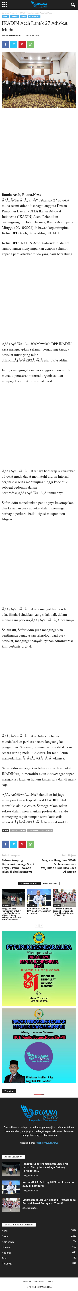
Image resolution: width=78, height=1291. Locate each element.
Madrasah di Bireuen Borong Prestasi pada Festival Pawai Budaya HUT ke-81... (49, 1201)
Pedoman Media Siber (33, 1281)
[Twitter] (13, 44)
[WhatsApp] (30, 44)
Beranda (5, 13)
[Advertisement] (39, 151)
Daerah (14, 16)
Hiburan (6, 1247)
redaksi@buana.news (47, 1142)
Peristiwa (6, 1263)
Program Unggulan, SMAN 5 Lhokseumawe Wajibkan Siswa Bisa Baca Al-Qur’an (58, 865)
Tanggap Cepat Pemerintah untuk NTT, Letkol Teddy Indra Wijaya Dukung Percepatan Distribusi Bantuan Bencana (13, 914)
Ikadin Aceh (33, 830)
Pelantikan (47, 830)
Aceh (15, 13)
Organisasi (34, 16)
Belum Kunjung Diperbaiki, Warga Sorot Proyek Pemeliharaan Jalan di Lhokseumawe (18, 865)
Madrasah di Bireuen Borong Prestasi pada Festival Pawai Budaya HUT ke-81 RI (63, 912)
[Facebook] (5, 44)
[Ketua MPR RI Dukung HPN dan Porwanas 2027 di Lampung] (39, 898)
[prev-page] (37, 926)
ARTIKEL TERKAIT (29, 883)
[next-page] (41, 926)
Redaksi (51, 1281)
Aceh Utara (8, 1241)
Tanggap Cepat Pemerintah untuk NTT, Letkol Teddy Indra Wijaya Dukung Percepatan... (46, 1167)
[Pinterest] (22, 44)
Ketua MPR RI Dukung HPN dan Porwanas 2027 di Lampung (39, 910)
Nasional (7, 905)
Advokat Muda (18, 830)
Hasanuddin (15, 35)
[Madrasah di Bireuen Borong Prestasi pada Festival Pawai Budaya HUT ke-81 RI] (64, 898)
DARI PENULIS (50, 883)
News (23, 16)
